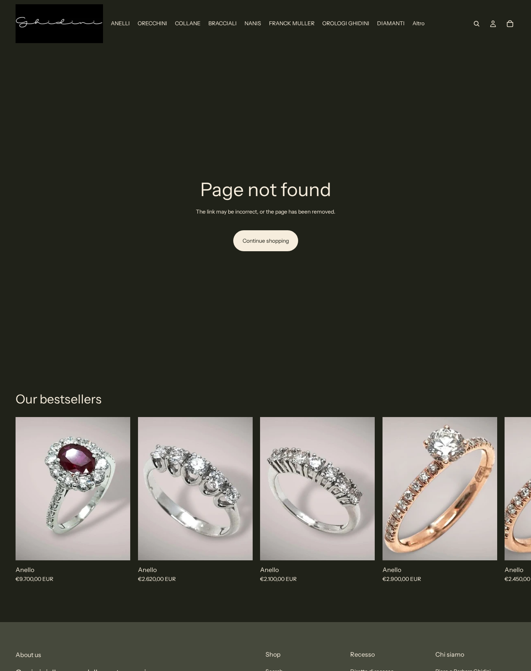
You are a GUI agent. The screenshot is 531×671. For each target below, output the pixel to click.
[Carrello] (510, 23)
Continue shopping (266, 240)
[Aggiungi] (118, 548)
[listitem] (418, 23)
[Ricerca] (476, 23)
